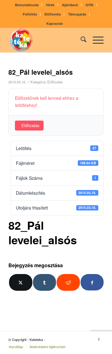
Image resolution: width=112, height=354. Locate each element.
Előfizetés (52, 14)
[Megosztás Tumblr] (44, 282)
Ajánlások (70, 4)
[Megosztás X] (20, 282)
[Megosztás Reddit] (68, 282)
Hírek (50, 4)
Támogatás (77, 14)
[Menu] (95, 40)
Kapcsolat (54, 23)
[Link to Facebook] (99, 339)
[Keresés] (80, 40)
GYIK (90, 4)
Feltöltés (30, 14)
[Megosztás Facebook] (92, 282)
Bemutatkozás (27, 4)
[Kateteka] (46, 40)
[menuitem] (27, 5)
